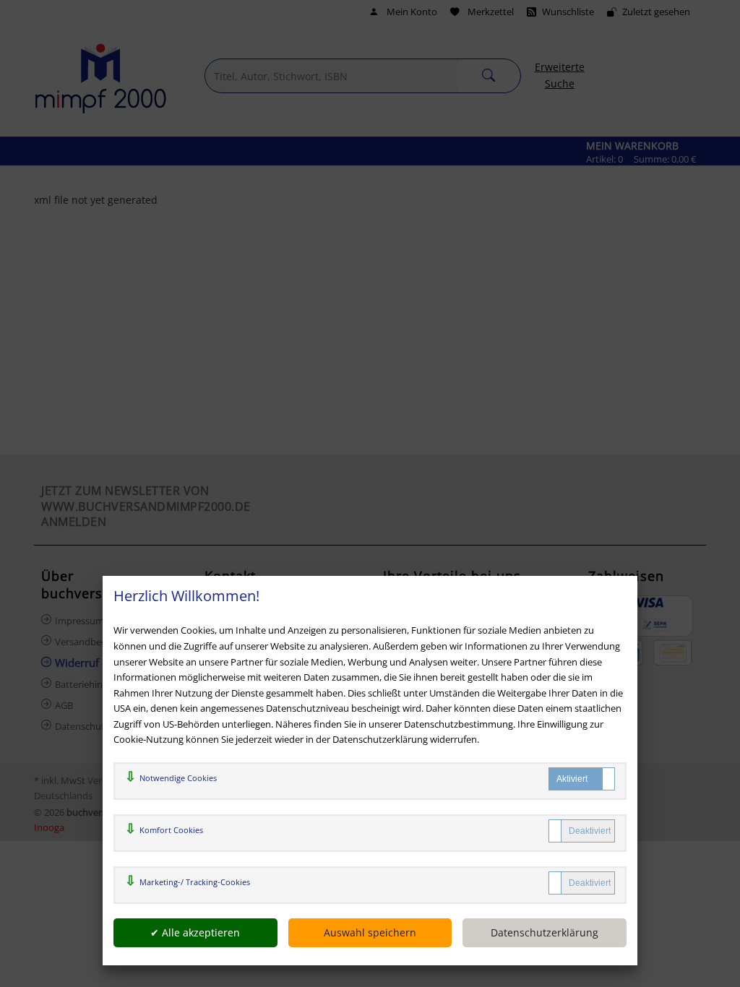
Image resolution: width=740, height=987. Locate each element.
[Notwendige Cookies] (581, 778)
